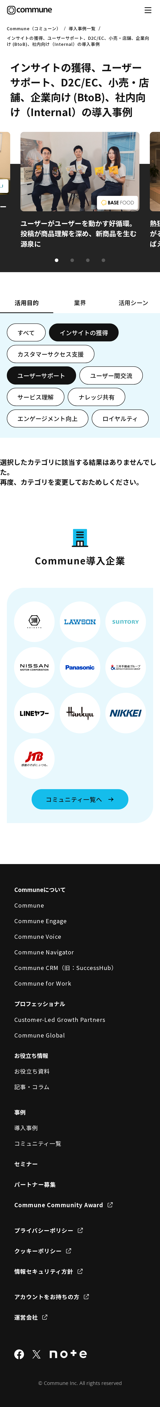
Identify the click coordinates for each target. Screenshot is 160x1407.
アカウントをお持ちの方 (47, 1296)
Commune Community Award (58, 1205)
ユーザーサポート (41, 375)
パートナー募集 (35, 1184)
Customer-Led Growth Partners (60, 1019)
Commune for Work (42, 983)
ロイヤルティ (120, 418)
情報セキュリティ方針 (43, 1271)
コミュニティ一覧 (37, 1143)
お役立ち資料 (32, 1071)
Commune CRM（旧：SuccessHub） (65, 967)
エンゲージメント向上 (47, 418)
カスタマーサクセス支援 (50, 354)
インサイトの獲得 (84, 332)
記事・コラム (32, 1087)
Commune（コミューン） (34, 28)
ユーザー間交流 (111, 375)
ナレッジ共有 (96, 397)
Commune (29, 905)
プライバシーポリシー (44, 1230)
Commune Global (39, 1035)
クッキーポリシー (38, 1251)
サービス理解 (35, 397)
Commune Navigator (44, 952)
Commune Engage (40, 921)
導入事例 (26, 1128)
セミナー (26, 1164)
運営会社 (26, 1317)
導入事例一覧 (82, 28)
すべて (26, 332)
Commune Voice (37, 936)
